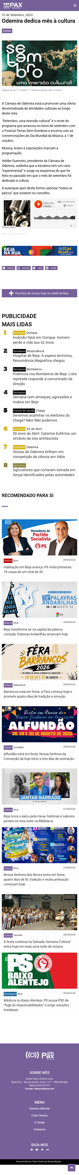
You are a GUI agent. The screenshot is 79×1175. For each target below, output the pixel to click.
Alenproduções (54, 1161)
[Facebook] (31, 1150)
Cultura (7, 30)
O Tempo (39, 1122)
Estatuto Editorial (39, 1108)
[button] (75, 5)
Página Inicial (9, 90)
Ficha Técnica (39, 1115)
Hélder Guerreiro (19, 234)
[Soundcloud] (47, 1150)
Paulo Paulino (38, 1161)
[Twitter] (42, 1150)
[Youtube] (37, 1150)
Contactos (40, 1129)
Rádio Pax (6, 234)
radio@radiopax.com (44, 1088)
